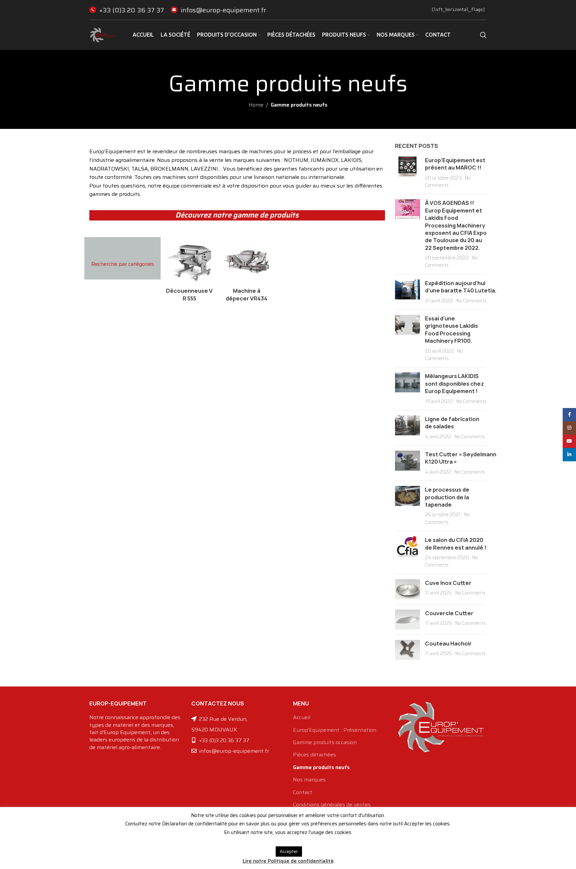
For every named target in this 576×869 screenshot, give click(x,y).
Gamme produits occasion (325, 742)
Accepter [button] (289, 851)
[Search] (483, 35)
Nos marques (309, 779)
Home (256, 105)
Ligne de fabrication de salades (452, 422)
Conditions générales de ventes (332, 804)
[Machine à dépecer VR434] (246, 260)
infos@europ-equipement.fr (223, 10)
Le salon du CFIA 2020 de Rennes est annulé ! (455, 543)
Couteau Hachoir (448, 643)
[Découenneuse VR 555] (189, 260)
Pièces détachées (314, 754)
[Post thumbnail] (407, 173)
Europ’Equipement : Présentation (334, 730)
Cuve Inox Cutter (448, 583)
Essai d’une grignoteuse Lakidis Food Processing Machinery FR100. (451, 329)
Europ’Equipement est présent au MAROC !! (455, 164)
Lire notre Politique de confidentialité (288, 861)
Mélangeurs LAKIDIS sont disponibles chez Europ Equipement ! (454, 383)
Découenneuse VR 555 (189, 294)
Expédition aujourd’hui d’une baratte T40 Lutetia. (461, 286)
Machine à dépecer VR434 (246, 294)
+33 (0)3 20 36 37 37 (131, 10)
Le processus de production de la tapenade (447, 497)
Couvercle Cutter (449, 613)
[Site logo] (102, 34)
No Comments (448, 181)
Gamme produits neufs (321, 767)
